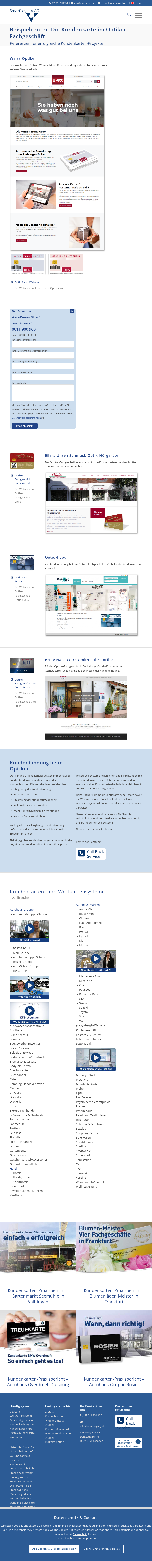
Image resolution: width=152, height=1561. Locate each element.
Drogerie (15, 1101)
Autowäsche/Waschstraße (27, 1026)
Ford (82, 927)
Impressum (90, 1538)
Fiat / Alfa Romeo (90, 923)
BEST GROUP (21, 948)
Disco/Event (17, 1097)
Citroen (84, 918)
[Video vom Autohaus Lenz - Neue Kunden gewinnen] (109, 961)
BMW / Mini (87, 914)
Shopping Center (87, 1133)
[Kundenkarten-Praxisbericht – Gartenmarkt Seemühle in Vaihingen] (38, 1252)
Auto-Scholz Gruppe (26, 966)
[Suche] (127, 15)
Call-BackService (126, 1421)
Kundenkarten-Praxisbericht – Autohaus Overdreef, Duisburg (38, 1381)
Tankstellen (83, 1160)
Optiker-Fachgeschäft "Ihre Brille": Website (25, 683)
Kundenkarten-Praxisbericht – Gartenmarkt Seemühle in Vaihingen (38, 1296)
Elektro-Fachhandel (22, 1110)
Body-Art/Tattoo (20, 1066)
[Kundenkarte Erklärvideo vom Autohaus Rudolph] (29, 987)
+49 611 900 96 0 (92, 1415)
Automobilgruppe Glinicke (30, 914)
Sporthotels (20, 1182)
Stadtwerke (83, 1151)
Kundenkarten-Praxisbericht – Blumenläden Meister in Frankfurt (114, 1296)
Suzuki (83, 1007)
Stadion (81, 1146)
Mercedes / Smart (91, 976)
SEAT (82, 998)
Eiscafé (14, 1106)
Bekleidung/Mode (21, 1052)
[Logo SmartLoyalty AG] (36, 15)
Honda (83, 931)
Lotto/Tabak (83, 1043)
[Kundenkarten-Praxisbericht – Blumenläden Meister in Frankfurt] (114, 1252)
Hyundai (84, 936)
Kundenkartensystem (22, 1424)
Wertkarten (16, 1437)
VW (81, 1021)
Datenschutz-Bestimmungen (26, 417)
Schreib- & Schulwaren (91, 1124)
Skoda (83, 1003)
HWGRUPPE (20, 971)
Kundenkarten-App (21, 1428)
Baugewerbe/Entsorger (25, 1043)
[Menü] (136, 15)
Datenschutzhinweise (68, 1538)
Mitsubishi (86, 981)
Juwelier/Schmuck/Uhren (26, 1191)
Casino (14, 1088)
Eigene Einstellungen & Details (102, 1548)
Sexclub (81, 1128)
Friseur (14, 1146)
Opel (82, 985)
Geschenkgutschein (21, 1420)
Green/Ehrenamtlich (23, 1164)
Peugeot (84, 989)
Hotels (17, 1173)
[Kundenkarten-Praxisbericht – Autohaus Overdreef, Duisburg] (38, 1341)
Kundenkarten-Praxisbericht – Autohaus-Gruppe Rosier (114, 1381)
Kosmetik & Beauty (88, 1035)
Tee (78, 1169)
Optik (79, 1093)
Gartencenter (19, 1150)
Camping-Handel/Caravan (27, 1084)
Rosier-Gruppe (22, 962)
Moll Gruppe (21, 953)
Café (13, 1079)
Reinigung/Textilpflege (91, 1115)
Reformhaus (84, 1111)
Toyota (83, 1012)
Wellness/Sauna (86, 1186)
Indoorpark (17, 1186)
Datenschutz (80, 1534)
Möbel (80, 1088)
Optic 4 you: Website (27, 282)
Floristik (15, 1137)
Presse (80, 1106)
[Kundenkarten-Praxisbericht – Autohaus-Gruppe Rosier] (114, 1341)
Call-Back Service (95, 854)
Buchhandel (18, 1075)
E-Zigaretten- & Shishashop (28, 1115)
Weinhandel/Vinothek (90, 1182)
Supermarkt (84, 1155)
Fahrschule (17, 1124)
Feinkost (15, 1133)
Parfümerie (83, 1097)
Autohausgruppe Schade (29, 957)
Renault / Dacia (89, 994)
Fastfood (15, 1128)
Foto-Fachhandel (21, 1142)
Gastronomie (18, 1155)
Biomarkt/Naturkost (23, 1061)
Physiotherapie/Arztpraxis (93, 1102)
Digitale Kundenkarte (22, 1433)
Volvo (82, 1016)
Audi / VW (85, 909)
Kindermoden (85, 1026)
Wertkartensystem (21, 1415)
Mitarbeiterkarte (87, 1084)
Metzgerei (82, 1079)
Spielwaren (83, 1137)
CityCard (15, 1092)
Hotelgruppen (22, 1177)
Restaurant (83, 1120)
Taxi (78, 1164)
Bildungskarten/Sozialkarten (28, 1057)
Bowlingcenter (19, 1070)
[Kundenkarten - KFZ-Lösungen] (29, 1013)
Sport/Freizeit (85, 1142)
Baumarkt (16, 1039)
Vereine (81, 1177)
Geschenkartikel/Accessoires (29, 1159)
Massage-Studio (86, 1075)
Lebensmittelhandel (89, 1039)
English (138, 2)
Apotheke (16, 1030)
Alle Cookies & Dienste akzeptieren (54, 1548)
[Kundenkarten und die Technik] (109, 1059)
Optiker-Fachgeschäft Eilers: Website (23, 479)
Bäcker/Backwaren (22, 1048)
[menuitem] (127, 15)
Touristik (81, 1173)
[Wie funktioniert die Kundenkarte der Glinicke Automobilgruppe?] (29, 931)
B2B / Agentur (19, 1035)
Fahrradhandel (20, 1119)
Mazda (83, 945)
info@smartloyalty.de (92, 1426)
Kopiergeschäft (86, 1030)
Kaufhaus (16, 1195)
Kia (81, 940)
